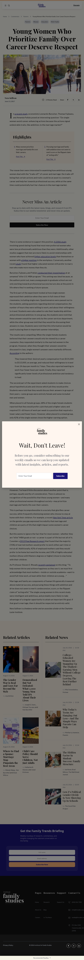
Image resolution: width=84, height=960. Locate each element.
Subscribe (60, 476)
